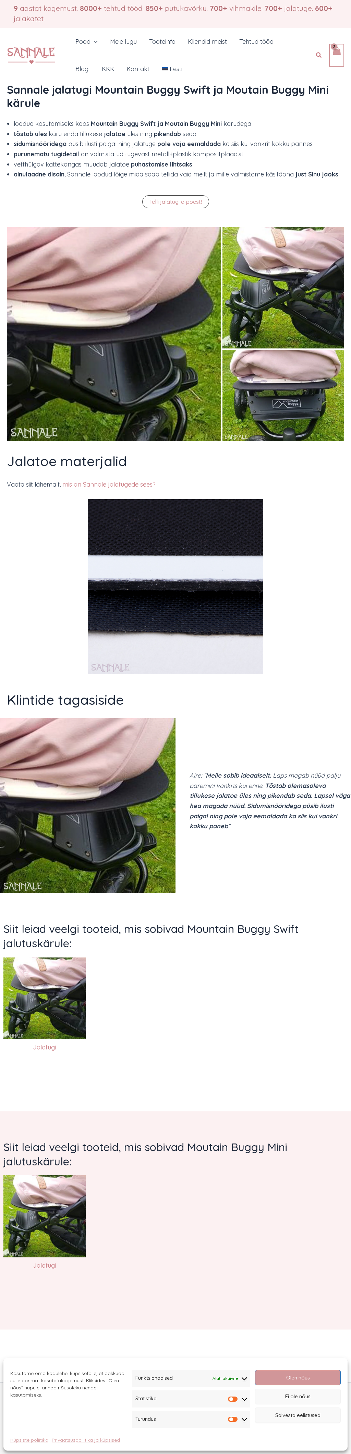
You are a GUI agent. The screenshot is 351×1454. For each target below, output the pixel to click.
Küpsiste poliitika (29, 1440)
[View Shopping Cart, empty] (336, 55)
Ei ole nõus (298, 1396)
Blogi (82, 69)
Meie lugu (123, 41)
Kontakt (137, 69)
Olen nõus (298, 1377)
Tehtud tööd (256, 41)
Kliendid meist (207, 41)
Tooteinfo (162, 41)
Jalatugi (44, 1047)
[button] (94, 41)
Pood (82, 41)
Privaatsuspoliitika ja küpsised (86, 1440)
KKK (108, 69)
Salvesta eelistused (297, 1415)
